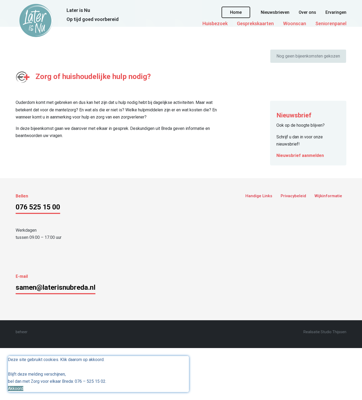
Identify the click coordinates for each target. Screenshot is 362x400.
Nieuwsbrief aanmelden (300, 155)
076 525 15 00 (38, 207)
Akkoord (15, 388)
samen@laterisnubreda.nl (55, 287)
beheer (22, 332)
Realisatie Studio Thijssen (324, 332)
